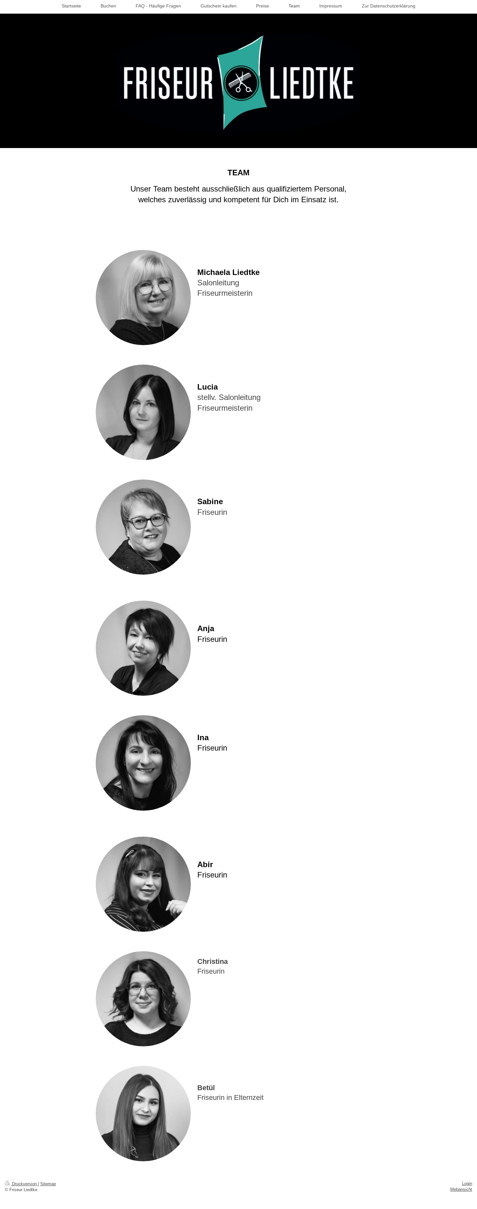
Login (467, 1183)
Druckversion (24, 1183)
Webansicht (461, 1189)
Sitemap (48, 1183)
